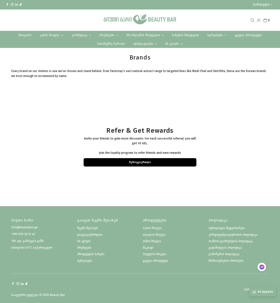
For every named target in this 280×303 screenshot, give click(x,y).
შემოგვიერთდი (140, 162)
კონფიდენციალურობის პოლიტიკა (233, 234)
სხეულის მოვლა (154, 254)
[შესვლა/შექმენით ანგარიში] (258, 20)
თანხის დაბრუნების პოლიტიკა (231, 241)
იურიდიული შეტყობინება (227, 228)
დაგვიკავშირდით (89, 234)
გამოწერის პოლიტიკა (224, 254)
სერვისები (215, 35)
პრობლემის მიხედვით (143, 35)
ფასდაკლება (144, 43)
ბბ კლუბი (172, 43)
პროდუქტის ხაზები (90, 254)
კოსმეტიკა (80, 35)
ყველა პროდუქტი (248, 35)
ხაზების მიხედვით (185, 35)
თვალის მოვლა (154, 234)
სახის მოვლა (152, 228)
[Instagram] (12, 4)
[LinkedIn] (17, 4)
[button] (262, 268)
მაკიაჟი (148, 247)
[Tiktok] (21, 4)
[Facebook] (7, 4)
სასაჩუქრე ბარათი (111, 43)
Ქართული (261, 4)
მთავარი (25, 35)
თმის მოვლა (152, 241)
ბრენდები (107, 35)
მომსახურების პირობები (226, 261)
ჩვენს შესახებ (87, 228)
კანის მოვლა (50, 35)
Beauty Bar (57, 295)
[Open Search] (252, 20)
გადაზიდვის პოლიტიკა (225, 247)
